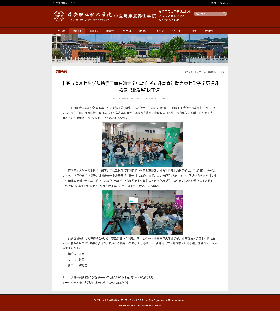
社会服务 (193, 31)
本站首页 (77, 31)
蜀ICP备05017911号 (128, 305)
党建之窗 (160, 31)
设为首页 (215, 3)
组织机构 (94, 31)
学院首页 (61, 31)
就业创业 (209, 31)
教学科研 (127, 31)
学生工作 (176, 31)
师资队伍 (110, 31)
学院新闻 (212, 72)
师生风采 (143, 31)
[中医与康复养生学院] (105, 21)
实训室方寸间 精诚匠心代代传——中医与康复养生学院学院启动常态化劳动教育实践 (112, 277)
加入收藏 (224, 3)
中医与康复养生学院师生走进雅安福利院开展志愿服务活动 (99, 282)
